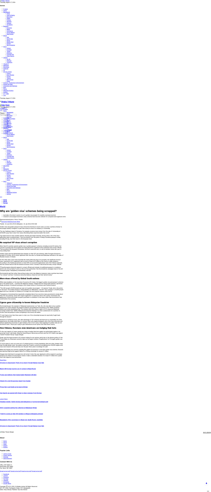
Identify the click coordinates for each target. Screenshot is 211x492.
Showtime (6, 67)
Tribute (9, 78)
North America (11, 45)
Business (5, 26)
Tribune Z (6, 64)
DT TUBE (6, 94)
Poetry (9, 73)
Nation (8, 120)
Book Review (10, 75)
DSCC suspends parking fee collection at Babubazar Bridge (18, 408)
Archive (5, 92)
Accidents (10, 25)
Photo (5, 89)
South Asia (10, 39)
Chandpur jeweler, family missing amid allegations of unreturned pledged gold (24, 402)
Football (9, 50)
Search (5, 445)
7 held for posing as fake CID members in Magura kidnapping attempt (21, 414)
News (5, 111)
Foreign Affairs (11, 119)
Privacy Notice (7, 455)
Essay (8, 81)
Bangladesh (6, 12)
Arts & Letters (7, 72)
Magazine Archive (8, 90)
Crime (8, 14)
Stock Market (11, 32)
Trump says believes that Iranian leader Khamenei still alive (18, 375)
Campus (9, 23)
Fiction (9, 76)
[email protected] (5, 471)
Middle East (10, 42)
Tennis (8, 51)
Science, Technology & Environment (13, 83)
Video (5, 444)
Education (9, 17)
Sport (5, 46)
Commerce (10, 31)
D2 (4, 70)
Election (9, 117)
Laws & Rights (11, 15)
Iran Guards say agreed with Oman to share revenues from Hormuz (21, 393)
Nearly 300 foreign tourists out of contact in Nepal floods (18, 369)
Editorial (9, 61)
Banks (8, 29)
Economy (9, 28)
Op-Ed (8, 59)
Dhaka (8, 18)
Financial (5, 68)
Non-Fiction (10, 79)
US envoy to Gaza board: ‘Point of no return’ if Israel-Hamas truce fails (22, 363)
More (4, 181)
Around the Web (8, 84)
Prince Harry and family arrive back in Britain (14, 387)
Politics (9, 20)
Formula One (10, 54)
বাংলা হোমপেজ (207, 432)
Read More (3, 360)
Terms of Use (7, 454)
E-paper (5, 9)
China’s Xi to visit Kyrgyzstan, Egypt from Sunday (15, 381)
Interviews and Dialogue (10, 86)
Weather (9, 21)
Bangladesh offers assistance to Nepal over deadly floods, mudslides (21, 420)
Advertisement (7, 458)
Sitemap (5, 457)
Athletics (9, 53)
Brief (4, 87)
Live (4, 95)
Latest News (4, 399)
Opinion (5, 57)
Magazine (6, 65)
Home (5, 10)
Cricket (9, 48)
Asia (8, 37)
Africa (8, 40)
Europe (9, 43)
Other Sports (10, 56)
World (5, 36)
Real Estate (10, 34)
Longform (9, 62)
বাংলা (1, 110)
